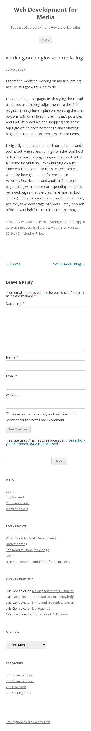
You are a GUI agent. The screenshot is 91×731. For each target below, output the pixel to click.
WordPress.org (17, 509)
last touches (41, 608)
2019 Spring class (55, 221)
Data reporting (16, 544)
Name (12, 357)
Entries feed (15, 497)
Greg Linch (13, 614)
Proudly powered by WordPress (28, 722)
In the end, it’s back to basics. (53, 602)
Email (11, 376)
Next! (9, 555)
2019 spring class (18, 227)
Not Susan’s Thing (68, 264)
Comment (15, 303)
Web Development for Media (45, 13)
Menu (45, 39)
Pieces (13, 264)
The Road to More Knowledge (27, 550)
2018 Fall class (16, 687)
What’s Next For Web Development (31, 538)
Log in (10, 491)
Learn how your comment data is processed (45, 442)
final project (41, 227)
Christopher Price (30, 233)
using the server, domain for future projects (38, 561)
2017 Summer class (20, 681)
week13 (57, 227)
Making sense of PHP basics (53, 591)
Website (12, 395)
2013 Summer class (20, 675)
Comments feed (17, 503)
